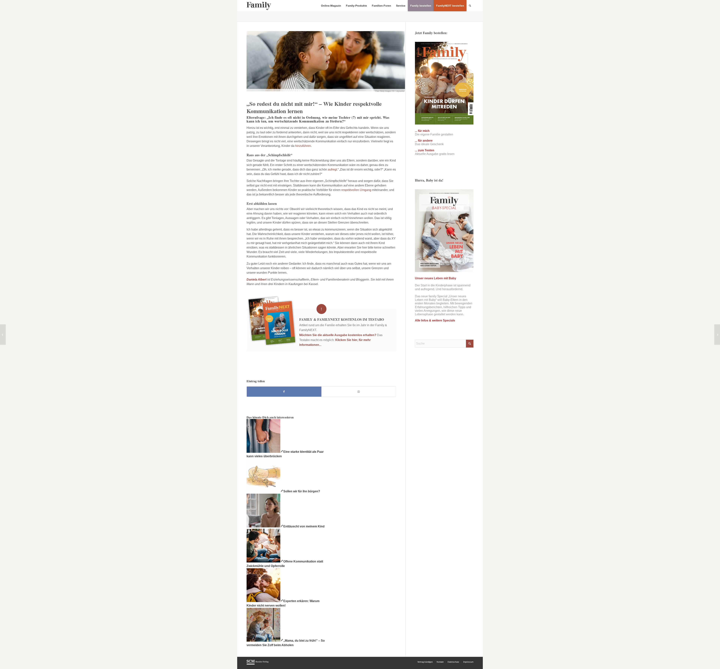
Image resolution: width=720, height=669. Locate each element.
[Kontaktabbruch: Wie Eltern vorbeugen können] (717, 334)
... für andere (424, 140)
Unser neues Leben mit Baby (435, 278)
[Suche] (469, 5)
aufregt (332, 169)
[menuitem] (331, 5)
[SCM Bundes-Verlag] (257, 664)
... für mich (422, 130)
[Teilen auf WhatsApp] (359, 392)
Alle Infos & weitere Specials (435, 320)
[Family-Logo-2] (259, 5)
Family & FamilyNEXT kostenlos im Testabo (341, 319)
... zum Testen (424, 150)
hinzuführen (303, 145)
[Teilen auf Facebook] (284, 392)
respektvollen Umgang (356, 189)
